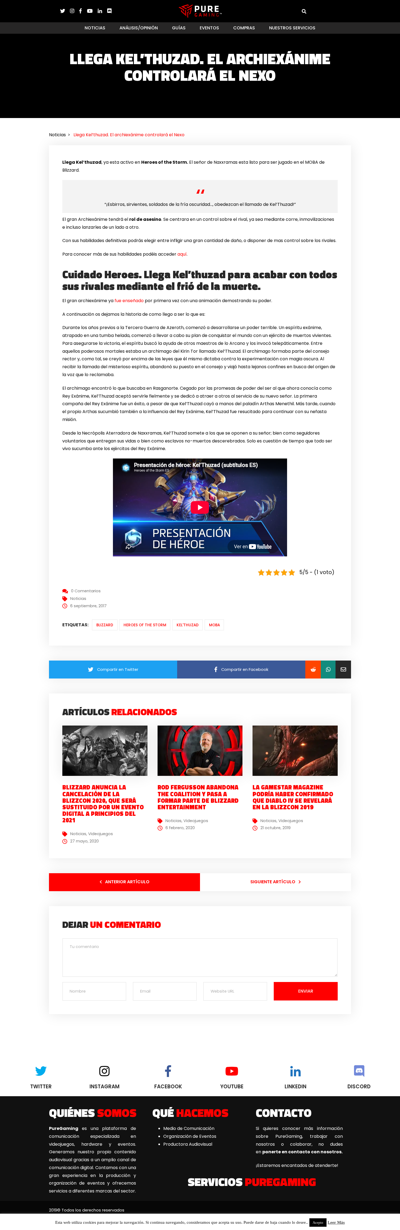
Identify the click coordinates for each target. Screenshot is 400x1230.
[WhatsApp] (328, 669)
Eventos (209, 28)
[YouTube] (92, 11)
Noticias (95, 28)
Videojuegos (100, 833)
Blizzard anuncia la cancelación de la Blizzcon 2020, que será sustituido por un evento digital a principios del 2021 (103, 804)
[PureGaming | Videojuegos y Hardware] (200, 11)
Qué (190, 1112)
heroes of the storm (145, 625)
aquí (182, 254)
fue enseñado (128, 301)
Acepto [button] (318, 1222)
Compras (244, 28)
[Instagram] (74, 11)
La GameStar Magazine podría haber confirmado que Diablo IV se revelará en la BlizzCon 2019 (293, 797)
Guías (179, 28)
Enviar (305, 991)
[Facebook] (83, 11)
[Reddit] (313, 669)
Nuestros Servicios (292, 28)
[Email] (343, 669)
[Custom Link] (109, 11)
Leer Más (336, 1222)
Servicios (252, 1182)
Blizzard (104, 625)
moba (214, 625)
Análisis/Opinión (138, 28)
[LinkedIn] (102, 11)
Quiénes (92, 1112)
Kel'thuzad (188, 625)
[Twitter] (65, 11)
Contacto (284, 1112)
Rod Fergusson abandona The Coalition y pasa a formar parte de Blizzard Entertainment (198, 797)
